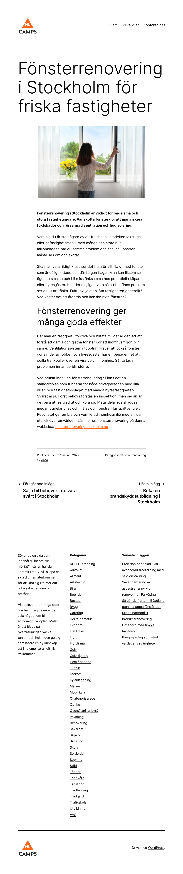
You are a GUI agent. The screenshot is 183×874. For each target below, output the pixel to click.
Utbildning (77, 808)
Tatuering (77, 784)
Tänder (75, 772)
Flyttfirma (77, 643)
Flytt (73, 637)
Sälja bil (75, 735)
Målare (75, 686)
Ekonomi (76, 625)
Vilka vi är (130, 25)
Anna (44, 460)
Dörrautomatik (81, 619)
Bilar (73, 588)
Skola (74, 747)
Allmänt (75, 576)
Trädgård (77, 796)
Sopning (76, 759)
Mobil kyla (77, 692)
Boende (75, 594)
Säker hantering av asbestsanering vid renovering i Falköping (139, 588)
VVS (73, 815)
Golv (73, 649)
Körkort (75, 674)
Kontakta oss (154, 25)
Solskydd (77, 753)
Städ (73, 766)
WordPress (156, 847)
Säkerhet (76, 729)
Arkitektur (77, 582)
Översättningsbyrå (84, 710)
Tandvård (77, 778)
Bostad (75, 600)
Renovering (138, 455)
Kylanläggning (80, 680)
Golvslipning (79, 656)
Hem (114, 25)
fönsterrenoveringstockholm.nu (81, 426)
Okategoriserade (82, 698)
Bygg (74, 607)
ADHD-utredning (82, 564)
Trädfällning (79, 790)
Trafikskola (78, 802)
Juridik (75, 668)
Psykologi (77, 717)
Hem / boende (80, 662)
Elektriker (77, 631)
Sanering (76, 741)
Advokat (76, 570)
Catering (76, 613)
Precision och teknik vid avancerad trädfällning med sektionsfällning (143, 570)
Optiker (75, 704)
